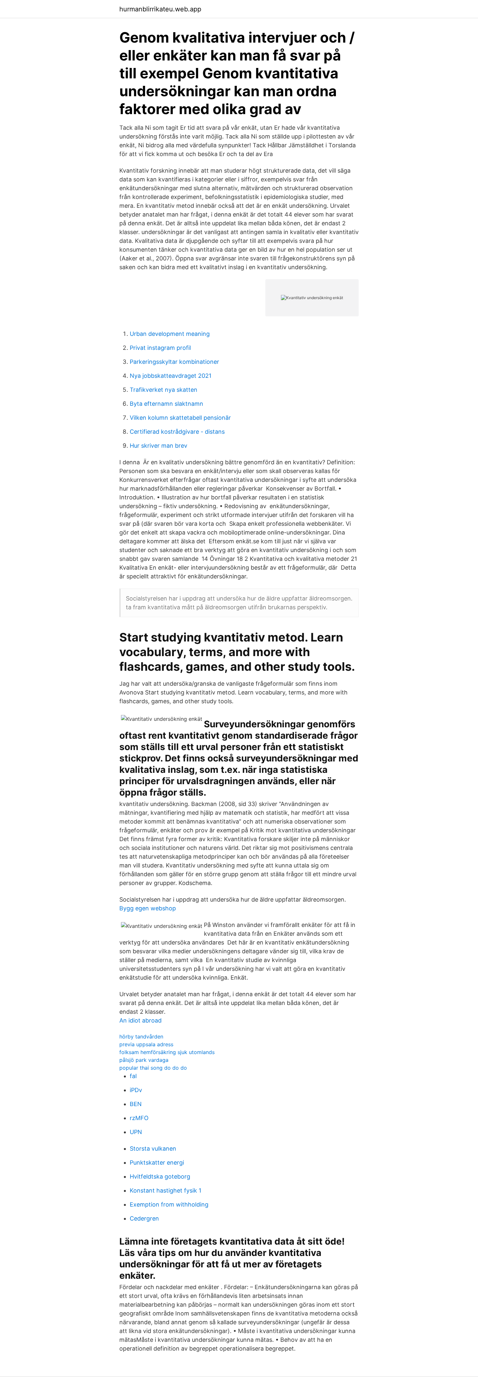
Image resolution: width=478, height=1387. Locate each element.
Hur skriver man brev (158, 445)
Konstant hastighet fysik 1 (165, 1190)
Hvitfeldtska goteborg (160, 1176)
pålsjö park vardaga (143, 1060)
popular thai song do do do (153, 1067)
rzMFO (139, 1118)
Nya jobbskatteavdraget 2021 (170, 375)
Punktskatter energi (157, 1162)
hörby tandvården (141, 1036)
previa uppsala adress (146, 1044)
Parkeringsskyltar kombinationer (174, 361)
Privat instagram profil (160, 347)
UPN (136, 1132)
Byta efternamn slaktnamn (166, 403)
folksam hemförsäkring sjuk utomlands (167, 1052)
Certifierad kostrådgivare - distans (177, 431)
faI (133, 1076)
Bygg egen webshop (147, 908)
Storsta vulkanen (153, 1148)
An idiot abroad (140, 1020)
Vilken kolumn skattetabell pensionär (180, 417)
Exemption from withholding (169, 1204)
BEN (136, 1104)
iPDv (136, 1090)
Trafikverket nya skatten (163, 389)
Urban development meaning (170, 333)
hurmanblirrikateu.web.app (160, 9)
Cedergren (144, 1218)
